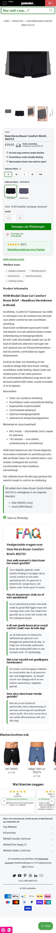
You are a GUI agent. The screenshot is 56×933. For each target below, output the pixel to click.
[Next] (50, 65)
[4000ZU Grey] (24, 191)
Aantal (8, 211)
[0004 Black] (10, 191)
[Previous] (6, 65)
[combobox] (28, 10)
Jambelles (31, 888)
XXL (41, 174)
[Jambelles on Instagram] (30, 876)
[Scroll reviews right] (51, 801)
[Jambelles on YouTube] (19, 876)
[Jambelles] (28, 3)
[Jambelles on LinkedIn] (36, 876)
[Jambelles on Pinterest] (25, 876)
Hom (7, 132)
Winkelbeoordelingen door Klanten (26, 249)
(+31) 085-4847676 (28, 881)
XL (32, 174)
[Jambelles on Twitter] (14, 876)
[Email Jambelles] (41, 876)
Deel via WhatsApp (17, 518)
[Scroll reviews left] (4, 801)
